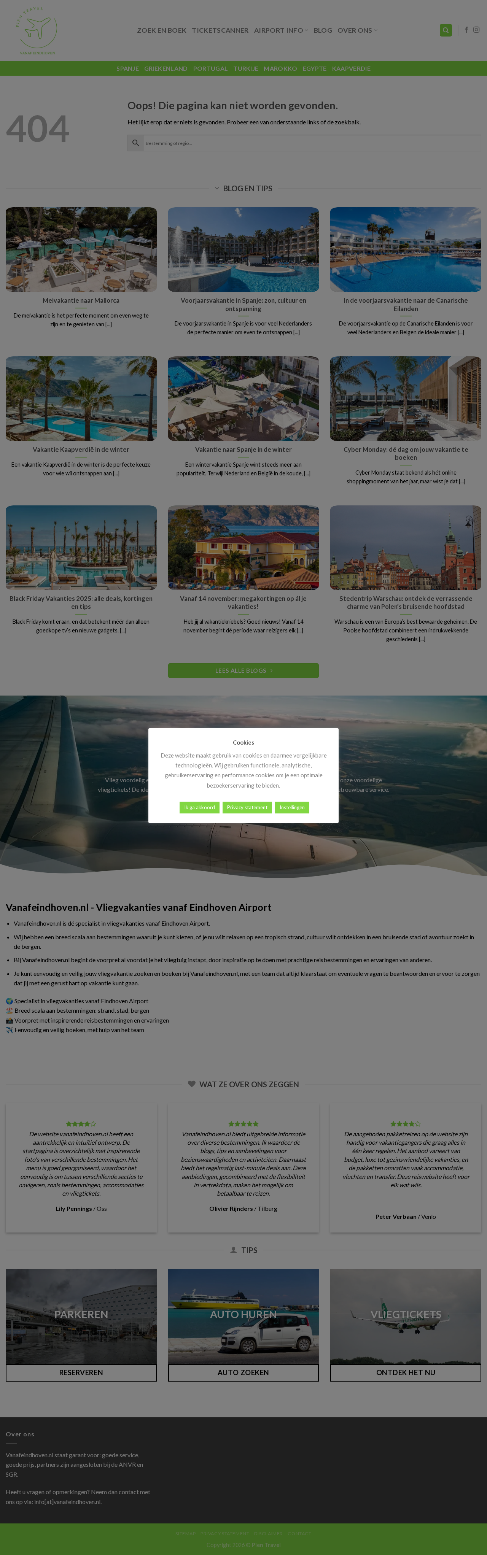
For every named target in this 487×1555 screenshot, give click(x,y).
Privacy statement (247, 807)
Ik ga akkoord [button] (199, 807)
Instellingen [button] (292, 807)
